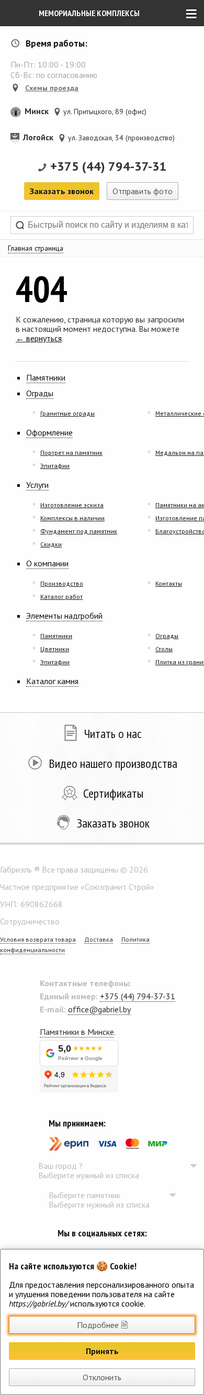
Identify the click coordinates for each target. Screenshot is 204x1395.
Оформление (49, 432)
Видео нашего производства (113, 763)
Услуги (37, 484)
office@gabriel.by (99, 1009)
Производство (61, 583)
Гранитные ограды (67, 413)
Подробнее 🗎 (102, 1325)
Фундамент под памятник (78, 531)
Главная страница (35, 248)
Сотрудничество (30, 921)
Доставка (98, 939)
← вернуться (39, 338)
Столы (164, 649)
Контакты (168, 583)
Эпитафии (55, 466)
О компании (47, 563)
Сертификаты (113, 793)
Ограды (39, 393)
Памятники (45, 377)
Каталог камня (52, 681)
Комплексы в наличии (72, 518)
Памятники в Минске (77, 1031)
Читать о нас (113, 734)
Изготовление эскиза (72, 505)
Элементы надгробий (64, 615)
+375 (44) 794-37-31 (108, 166)
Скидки (51, 544)
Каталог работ (61, 596)
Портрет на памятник (71, 452)
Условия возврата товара (38, 939)
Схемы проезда (51, 88)
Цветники (54, 649)
